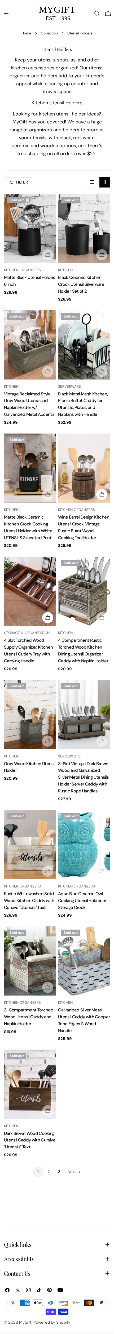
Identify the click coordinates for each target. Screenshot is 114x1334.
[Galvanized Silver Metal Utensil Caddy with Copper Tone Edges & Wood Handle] (84, 961)
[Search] (97, 13)
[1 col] (92, 182)
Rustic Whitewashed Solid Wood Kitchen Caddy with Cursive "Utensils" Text (29, 900)
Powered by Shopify (51, 1322)
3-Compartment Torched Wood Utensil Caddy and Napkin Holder (28, 1017)
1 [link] (38, 1171)
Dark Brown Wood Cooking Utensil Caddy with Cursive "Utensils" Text (29, 1140)
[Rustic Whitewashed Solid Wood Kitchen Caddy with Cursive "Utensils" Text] (30, 844)
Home (26, 33)
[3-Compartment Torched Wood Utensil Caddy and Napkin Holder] (30, 961)
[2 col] (104, 182)
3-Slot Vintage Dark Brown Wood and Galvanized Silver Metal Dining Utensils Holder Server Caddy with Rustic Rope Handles (83, 777)
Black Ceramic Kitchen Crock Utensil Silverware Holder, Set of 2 (81, 284)
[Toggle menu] (6, 13)
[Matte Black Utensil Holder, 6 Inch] (30, 228)
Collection (49, 33)
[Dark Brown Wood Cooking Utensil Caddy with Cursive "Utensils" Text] (30, 1084)
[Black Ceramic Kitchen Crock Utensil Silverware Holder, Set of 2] (84, 228)
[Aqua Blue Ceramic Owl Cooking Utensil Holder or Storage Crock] (84, 844)
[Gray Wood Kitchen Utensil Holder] (30, 714)
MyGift (25, 1322)
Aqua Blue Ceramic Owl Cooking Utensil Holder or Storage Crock (82, 900)
